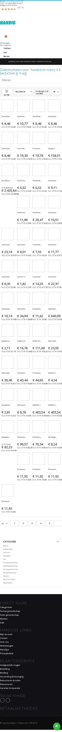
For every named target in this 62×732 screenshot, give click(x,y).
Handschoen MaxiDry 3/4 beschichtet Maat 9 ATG (6, 116)
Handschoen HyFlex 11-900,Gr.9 (37, 245)
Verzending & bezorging (11, 676)
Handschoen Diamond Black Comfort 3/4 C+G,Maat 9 (52, 277)
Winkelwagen (6, 645)
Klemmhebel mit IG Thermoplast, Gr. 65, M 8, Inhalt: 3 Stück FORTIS (6, 373)
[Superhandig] (31, 21)
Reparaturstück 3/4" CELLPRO (6, 341)
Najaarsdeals (7, 583)
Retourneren (6, 684)
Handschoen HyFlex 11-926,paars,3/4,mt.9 (37, 277)
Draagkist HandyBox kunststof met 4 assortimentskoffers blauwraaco (52, 149)
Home (3, 61)
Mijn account (6, 634)
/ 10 (21, 7)
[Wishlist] (31, 33)
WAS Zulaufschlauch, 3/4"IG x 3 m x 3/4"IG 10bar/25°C (21, 405)
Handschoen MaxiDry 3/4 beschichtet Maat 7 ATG (37, 116)
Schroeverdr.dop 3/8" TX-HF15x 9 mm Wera (21, 469)
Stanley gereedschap (10, 569)
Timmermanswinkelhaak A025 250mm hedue (21, 373)
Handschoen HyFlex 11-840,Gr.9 (52, 213)
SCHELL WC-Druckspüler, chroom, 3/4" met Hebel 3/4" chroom (37, 341)
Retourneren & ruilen (10, 680)
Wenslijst (4, 649)
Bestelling (5, 668)
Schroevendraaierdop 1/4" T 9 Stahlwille (37, 309)
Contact (3, 638)
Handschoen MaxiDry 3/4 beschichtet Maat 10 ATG (6, 149)
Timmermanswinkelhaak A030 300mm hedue (37, 373)
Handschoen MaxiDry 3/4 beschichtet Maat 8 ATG (52, 116)
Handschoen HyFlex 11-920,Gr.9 (21, 213)
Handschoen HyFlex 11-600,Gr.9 (37, 181)
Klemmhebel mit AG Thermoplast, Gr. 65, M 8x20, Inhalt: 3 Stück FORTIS (52, 341)
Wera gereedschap (9, 573)
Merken (6, 56)
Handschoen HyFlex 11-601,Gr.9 (21, 181)
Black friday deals (9, 579)
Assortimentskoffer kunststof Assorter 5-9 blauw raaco (21, 116)
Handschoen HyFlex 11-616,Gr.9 (21, 245)
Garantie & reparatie (10, 688)
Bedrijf (5, 546)
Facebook (2, 700)
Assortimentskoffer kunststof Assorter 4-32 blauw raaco (37, 149)
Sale (5, 52)
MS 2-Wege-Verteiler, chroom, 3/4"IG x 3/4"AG (52, 437)
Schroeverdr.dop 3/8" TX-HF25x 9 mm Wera (52, 469)
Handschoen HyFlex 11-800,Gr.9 (52, 181)
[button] (13, 118)
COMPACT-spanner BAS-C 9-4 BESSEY (37, 405)
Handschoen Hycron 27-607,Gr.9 (6, 277)
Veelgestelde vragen (10, 665)
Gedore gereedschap (10, 566)
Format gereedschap (10, 563)
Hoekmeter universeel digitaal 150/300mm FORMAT (52, 309)
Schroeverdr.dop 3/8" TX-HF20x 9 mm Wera (37, 469)
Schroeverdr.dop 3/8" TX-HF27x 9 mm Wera (6, 501)
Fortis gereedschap (9, 614)
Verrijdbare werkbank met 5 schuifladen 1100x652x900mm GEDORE (6, 181)
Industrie (6, 552)
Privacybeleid (6, 653)
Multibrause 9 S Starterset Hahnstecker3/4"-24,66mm (37, 437)
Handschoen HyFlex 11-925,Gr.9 (52, 245)
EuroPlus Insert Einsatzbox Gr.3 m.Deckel (21, 277)
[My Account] (31, 35)
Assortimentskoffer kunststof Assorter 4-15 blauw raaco (21, 149)
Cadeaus (7, 48)
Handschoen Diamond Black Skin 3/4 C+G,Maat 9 (6, 309)
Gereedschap (7, 549)
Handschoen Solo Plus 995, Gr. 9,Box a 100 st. (21, 309)
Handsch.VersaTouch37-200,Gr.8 (52, 373)
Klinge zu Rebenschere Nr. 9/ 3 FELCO (21, 341)
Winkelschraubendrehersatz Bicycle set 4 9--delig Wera (21, 437)
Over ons (4, 641)
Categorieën (6, 607)
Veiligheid (6, 556)
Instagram (8, 700)
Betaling (4, 672)
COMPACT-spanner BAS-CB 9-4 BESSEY (52, 405)
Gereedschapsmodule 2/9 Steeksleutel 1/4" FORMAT (6, 437)
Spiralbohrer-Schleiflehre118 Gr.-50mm (6, 405)
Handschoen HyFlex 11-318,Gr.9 (37, 213)
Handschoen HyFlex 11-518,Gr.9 (6, 245)
